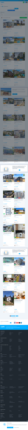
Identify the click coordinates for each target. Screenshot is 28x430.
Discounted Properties (20, 414)
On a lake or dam (2, 341)
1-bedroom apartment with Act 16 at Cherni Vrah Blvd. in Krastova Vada (7, 233)
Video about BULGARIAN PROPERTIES (22, 421)
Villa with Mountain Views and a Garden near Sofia (8, 306)
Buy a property (11, 361)
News (18, 392)
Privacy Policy (10, 328)
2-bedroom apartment (8, 218)
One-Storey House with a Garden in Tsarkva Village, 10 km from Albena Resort (18, 215)
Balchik (10, 348)
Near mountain (11, 340)
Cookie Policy (12, 328)
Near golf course (2, 369)
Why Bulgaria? (2, 396)
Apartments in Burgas (11, 416)
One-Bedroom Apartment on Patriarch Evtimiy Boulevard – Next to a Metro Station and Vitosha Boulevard (18, 300)
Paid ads (1, 402)
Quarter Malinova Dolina (7, 200)
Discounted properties (11, 386)
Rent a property (19, 361)
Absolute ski (1, 406)
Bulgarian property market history (12, 392)
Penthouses (10, 333)
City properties (19, 369)
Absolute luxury (19, 406)
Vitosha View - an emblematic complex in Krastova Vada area (8, 183)
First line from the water (20, 341)
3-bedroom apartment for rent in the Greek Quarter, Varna (7, 283)
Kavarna (1, 348)
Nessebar (1, 346)
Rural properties (11, 369)
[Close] (27, 420)
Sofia (4, 200)
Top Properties (2, 414)
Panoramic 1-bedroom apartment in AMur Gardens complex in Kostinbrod (18, 266)
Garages (19, 333)
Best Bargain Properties (11, 414)
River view (10, 410)
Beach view (19, 410)
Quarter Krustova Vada (7, 234)
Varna (15, 240)
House (18, 217)
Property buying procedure (13, 421)
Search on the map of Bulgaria (4, 421)
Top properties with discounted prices (21, 386)
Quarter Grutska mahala (7, 284)
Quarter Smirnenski (6, 217)
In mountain (1, 340)
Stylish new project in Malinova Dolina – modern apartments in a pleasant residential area (8, 199)
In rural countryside (19, 340)
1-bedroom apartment (19, 202)
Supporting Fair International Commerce (21, 354)
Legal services (19, 362)
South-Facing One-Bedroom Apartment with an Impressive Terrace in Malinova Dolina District (18, 200)
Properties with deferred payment (12, 402)
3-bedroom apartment (8, 285)
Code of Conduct (11, 354)
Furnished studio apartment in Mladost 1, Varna (18, 239)
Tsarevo (10, 349)
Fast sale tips (11, 375)
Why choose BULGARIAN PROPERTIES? (4, 354)
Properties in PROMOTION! (3, 386)
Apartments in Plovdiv (20, 416)
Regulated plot (19, 285)
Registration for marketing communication (4, 362)
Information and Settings (16, 427)
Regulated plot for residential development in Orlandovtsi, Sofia (18, 283)
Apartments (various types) (9, 201)
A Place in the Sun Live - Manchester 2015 (13, 356)
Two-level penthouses (2, 333)
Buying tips (19, 396)
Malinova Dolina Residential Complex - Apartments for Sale (18, 183)
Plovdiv (4, 217)
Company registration (11, 362)
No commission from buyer (3, 388)
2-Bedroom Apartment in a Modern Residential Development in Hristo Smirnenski (7, 216)
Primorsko (1, 349)
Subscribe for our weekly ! (4, 321)
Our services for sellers (2, 375)
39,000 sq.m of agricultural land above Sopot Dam (8, 263)
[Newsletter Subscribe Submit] (10, 322)
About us (18, 421)
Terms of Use (7, 328)
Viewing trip (16, 421)
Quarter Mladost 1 (17, 240)
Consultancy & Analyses (2, 392)
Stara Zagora (19, 350)
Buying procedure (11, 396)
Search (1, 421)
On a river (10, 341)
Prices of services (2, 361)
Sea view (1, 410)
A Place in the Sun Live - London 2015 (3, 356)
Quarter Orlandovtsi (17, 284)
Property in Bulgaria (8, 421)
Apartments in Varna (2, 416)
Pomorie (10, 346)
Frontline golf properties (11, 406)
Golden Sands (19, 348)
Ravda (18, 346)
